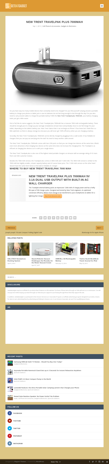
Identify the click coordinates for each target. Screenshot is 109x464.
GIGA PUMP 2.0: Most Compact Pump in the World (32, 379)
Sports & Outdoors (19, 372)
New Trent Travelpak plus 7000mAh (69, 116)
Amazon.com (16, 175)
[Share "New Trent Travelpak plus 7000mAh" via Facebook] (41, 218)
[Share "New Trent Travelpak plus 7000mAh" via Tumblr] (49, 218)
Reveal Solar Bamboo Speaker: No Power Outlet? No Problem (36, 396)
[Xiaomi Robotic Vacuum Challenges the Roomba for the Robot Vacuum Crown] (42, 249)
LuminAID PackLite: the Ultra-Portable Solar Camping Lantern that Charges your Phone (46, 388)
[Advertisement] (54, 327)
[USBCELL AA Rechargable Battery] (66, 249)
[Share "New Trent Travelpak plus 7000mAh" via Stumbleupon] (66, 218)
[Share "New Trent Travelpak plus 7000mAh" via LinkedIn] (58, 218)
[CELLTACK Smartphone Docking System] (18, 249)
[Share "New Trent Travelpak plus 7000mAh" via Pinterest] (53, 218)
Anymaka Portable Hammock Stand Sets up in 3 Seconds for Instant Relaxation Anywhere (47, 370)
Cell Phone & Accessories (51, 26)
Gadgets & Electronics (68, 26)
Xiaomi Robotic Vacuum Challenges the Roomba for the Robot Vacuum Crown (42, 260)
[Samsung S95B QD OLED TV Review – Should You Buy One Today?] (10, 363)
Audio (16, 398)
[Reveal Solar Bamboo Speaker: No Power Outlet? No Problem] (10, 397)
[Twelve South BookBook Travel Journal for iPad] (90, 249)
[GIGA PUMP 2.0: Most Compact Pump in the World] (10, 380)
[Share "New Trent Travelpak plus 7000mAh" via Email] (70, 218)
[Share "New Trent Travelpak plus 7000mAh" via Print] (75, 218)
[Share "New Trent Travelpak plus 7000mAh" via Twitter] (45, 218)
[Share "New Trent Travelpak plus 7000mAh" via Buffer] (62, 218)
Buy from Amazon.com (52, 196)
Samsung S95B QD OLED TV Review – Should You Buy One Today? (38, 362)
